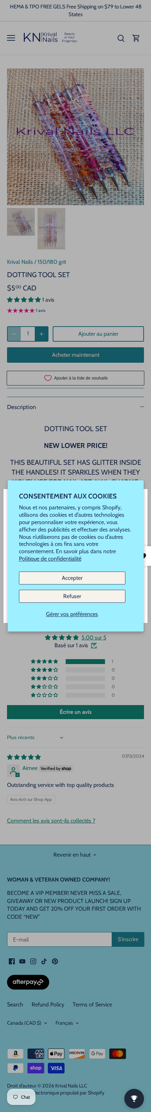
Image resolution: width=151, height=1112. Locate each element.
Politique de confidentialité (50, 558)
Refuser (72, 596)
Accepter (72, 578)
